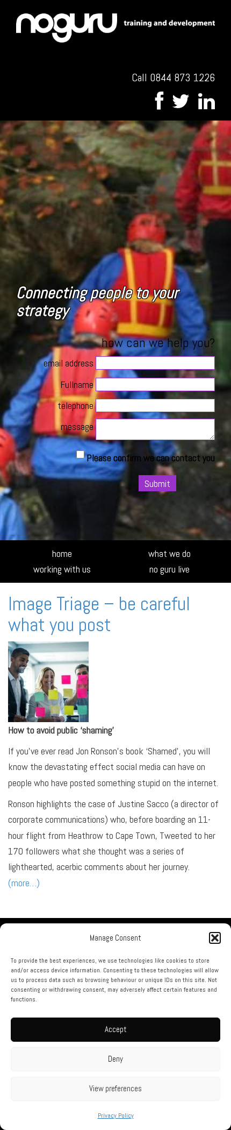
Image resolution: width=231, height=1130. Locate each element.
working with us (62, 569)
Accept (116, 1029)
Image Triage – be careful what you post (99, 614)
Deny (115, 1059)
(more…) (24, 883)
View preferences (115, 1088)
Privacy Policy (116, 1115)
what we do (169, 553)
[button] (215, 938)
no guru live (169, 569)
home (62, 553)
